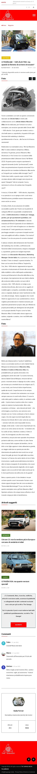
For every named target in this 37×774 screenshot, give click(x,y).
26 (35, 67)
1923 (4, 546)
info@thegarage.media (7, 772)
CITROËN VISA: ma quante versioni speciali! (15, 582)
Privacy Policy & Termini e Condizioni (25, 772)
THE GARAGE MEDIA (26, 766)
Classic (5, 577)
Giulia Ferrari (18, 711)
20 (8, 546)
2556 (4, 588)
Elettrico (6, 57)
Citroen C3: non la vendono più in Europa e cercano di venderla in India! (18, 541)
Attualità (6, 535)
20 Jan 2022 (15, 67)
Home (4, 25)
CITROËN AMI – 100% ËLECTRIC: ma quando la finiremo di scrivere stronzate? (17, 63)
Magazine (11, 25)
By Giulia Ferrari (5, 67)
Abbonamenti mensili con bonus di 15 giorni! (23, 2)
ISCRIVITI (18, 625)
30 (8, 588)
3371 (30, 67)
